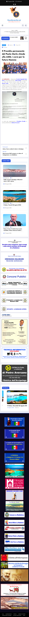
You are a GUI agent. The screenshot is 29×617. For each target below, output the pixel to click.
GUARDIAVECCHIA (9, 613)
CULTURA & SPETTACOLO (17, 614)
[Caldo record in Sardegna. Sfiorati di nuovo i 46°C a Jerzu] (14, 170)
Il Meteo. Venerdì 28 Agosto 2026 (12, 205)
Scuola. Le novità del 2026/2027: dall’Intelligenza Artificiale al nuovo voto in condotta (14, 404)
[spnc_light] (26, 25)
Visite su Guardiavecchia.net (6, 316)
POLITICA (15, 613)
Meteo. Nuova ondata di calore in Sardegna (13, 149)
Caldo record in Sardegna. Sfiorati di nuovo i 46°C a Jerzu (13, 180)
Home (3, 613)
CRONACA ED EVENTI (21, 613)
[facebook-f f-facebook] (13, 4)
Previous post (5, 146)
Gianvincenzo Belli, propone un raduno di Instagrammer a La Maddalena (13, 154)
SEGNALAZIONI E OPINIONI (6, 614)
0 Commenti (5, 47)
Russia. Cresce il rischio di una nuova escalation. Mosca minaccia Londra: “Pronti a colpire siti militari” (13, 229)
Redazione (11, 45)
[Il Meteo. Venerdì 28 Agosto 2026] (14, 196)
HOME (4, 45)
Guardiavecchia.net (14, 20)
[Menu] (2, 25)
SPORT (24, 614)
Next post (4, 151)
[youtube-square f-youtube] (15, 4)
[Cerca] (23, 25)
